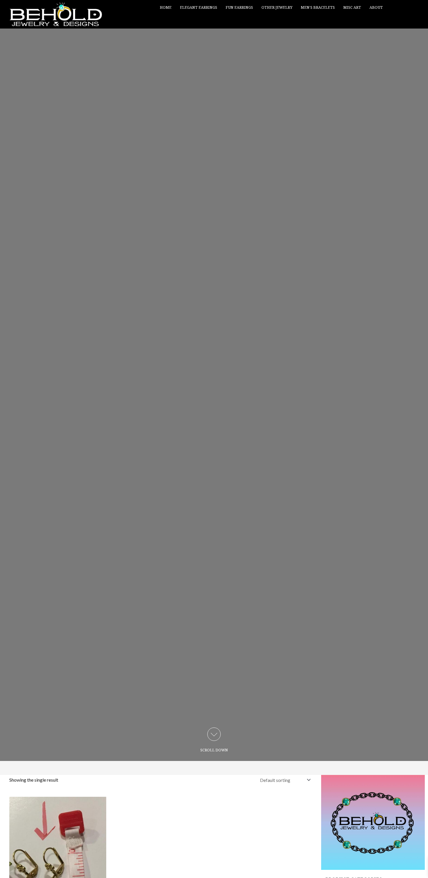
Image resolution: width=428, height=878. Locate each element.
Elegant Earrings (198, 7)
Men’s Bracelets (318, 7)
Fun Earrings (239, 7)
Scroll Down (214, 750)
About (376, 7)
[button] (418, 21)
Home (165, 7)
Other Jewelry (276, 7)
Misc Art (352, 7)
